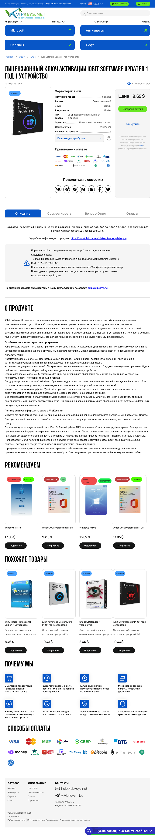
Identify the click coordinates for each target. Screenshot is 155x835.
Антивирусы (95, 30)
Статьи (31, 796)
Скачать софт (101, 21)
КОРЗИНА (144, 4)
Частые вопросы (35, 792)
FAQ (141, 145)
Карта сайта (13, 816)
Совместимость (59, 213)
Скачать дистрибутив (71, 138)
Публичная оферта (16, 820)
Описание (22, 213)
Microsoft (17, 30)
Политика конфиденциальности (75, 820)
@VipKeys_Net (72, 795)
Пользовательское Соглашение (42, 820)
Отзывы (146, 21)
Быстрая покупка (132, 109)
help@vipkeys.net (98, 288)
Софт (90, 45)
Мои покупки (121, 4)
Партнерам (33, 800)
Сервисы (17, 45)
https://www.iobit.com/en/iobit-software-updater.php (98, 238)
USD (96, 4)
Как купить (133, 124)
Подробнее (16, 545)
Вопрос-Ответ (95, 213)
